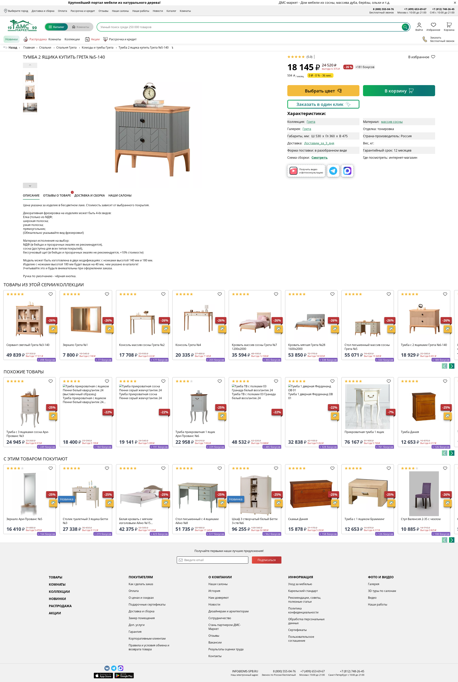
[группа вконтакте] (107, 668)
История (214, 591)
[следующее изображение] (30, 185)
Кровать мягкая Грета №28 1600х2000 (306, 347)
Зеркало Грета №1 (75, 345)
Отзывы (103, 11)
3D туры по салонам (382, 591)
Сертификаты (297, 630)
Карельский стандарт (303, 591)
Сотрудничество (219, 618)
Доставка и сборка (43, 11)
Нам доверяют (218, 598)
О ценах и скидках (141, 598)
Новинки (11, 39)
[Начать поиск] (405, 27)
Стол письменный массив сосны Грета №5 (367, 347)
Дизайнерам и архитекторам (228, 611)
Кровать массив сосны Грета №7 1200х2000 (254, 347)
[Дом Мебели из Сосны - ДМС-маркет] (22, 25)
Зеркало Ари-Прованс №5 (24, 519)
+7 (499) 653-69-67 (415, 9)
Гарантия (135, 632)
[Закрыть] (455, 2)
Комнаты (185, 11)
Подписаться (267, 560)
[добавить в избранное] (50, 294)
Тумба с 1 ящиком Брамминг (365, 519)
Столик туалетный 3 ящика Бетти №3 (85, 521)
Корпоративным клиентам (147, 638)
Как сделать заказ (141, 584)
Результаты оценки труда (225, 649)
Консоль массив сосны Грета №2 (142, 345)
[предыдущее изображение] (30, 65)
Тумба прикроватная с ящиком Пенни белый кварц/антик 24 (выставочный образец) (84, 400)
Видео (372, 598)
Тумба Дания (410, 432)
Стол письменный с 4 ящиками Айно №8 (197, 521)
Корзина (449, 29)
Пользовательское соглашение (301, 639)
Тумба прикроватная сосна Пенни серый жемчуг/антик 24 (140, 396)
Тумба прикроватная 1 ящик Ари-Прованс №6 (195, 434)
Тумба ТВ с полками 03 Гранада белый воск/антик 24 (254, 396)
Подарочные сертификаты (147, 604)
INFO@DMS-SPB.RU (245, 671)
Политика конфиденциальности (303, 610)
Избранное (433, 29)
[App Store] (103, 675)
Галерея (373, 584)
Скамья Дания (298, 519)
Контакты (214, 656)
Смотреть (319, 157)
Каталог (171, 11)
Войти (419, 29)
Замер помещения (142, 618)
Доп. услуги (137, 625)
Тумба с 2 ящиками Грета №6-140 (424, 345)
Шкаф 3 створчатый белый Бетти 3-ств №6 (254, 521)
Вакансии (215, 642)
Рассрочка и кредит (83, 11)
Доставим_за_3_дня (319, 143)
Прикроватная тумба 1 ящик (364, 432)
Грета (311, 121)
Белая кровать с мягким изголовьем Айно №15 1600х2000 (135, 521)
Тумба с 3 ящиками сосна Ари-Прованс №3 (27, 434)
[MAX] (347, 171)
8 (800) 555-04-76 (383, 9)
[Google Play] (124, 675)
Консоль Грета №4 (188, 345)
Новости (158, 11)
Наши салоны (120, 11)
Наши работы (140, 11)
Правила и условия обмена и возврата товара (149, 647)
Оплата (62, 11)
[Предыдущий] (444, 366)
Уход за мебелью (300, 584)
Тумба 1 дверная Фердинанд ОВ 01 (310, 396)
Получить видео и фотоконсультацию (311, 171)
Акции (95, 39)
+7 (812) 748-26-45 (443, 9)
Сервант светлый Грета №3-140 (27, 345)
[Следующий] (451, 366)
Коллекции (72, 39)
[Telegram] (333, 171)
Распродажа (38, 39)
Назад (13, 47)
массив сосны (392, 121)
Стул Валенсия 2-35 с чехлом (421, 519)
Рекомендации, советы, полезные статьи (304, 600)
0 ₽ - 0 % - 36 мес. (320, 75)
